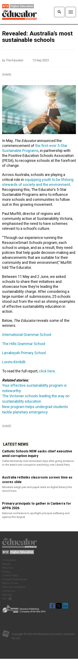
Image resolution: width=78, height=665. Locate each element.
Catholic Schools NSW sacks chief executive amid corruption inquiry (37, 453)
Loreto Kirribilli (13, 362)
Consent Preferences (14, 579)
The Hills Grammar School (23, 344)
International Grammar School (26, 334)
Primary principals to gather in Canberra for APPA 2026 (36, 505)
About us (7, 567)
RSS (5, 598)
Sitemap (7, 594)
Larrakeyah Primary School (24, 353)
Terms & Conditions (14, 587)
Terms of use (10, 583)
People (6, 564)
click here (47, 371)
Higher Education (21, 6)
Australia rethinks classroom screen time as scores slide (37, 479)
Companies (9, 560)
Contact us (8, 590)
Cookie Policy (10, 575)
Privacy (6, 571)
